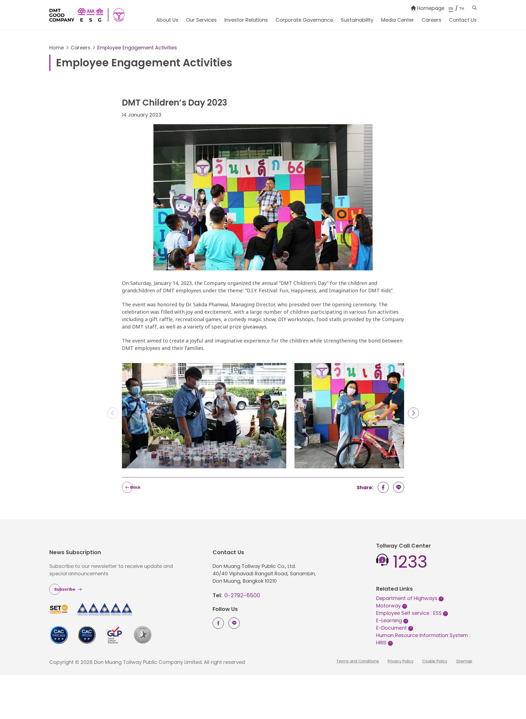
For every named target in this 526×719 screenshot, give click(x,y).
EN (451, 8)
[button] (413, 412)
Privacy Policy (400, 661)
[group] (204, 418)
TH (461, 8)
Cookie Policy (434, 661)
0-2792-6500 (242, 595)
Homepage (430, 8)
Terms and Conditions (357, 661)
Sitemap (464, 661)
